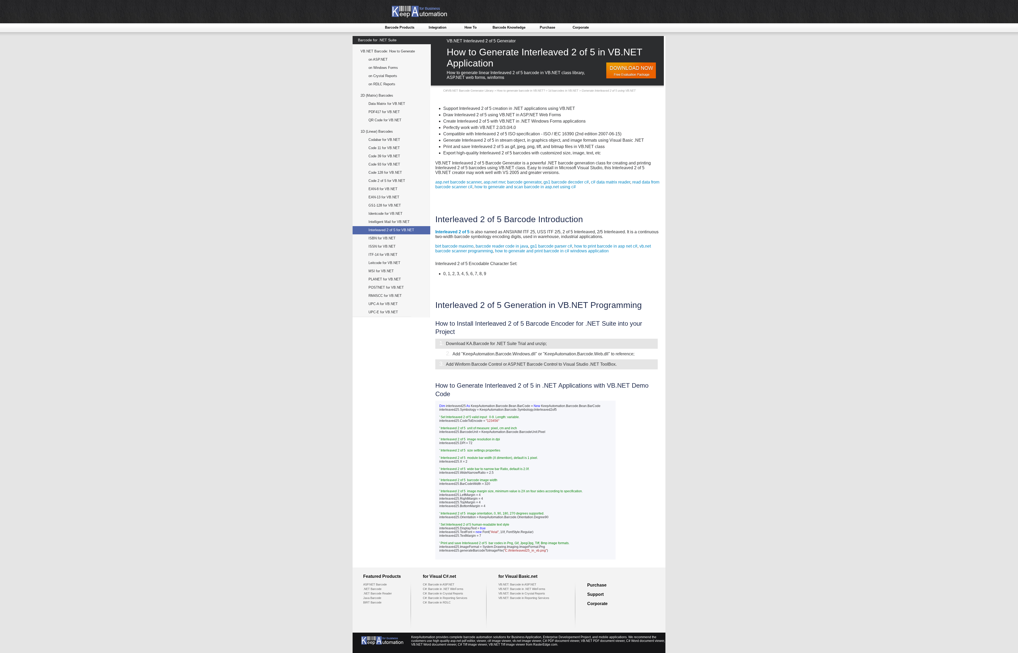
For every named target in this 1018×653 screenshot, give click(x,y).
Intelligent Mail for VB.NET (389, 222)
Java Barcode (372, 598)
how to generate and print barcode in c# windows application (552, 251)
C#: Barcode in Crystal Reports (443, 593)
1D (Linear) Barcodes (377, 131)
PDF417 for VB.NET (384, 112)
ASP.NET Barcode (375, 584)
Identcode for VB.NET (385, 214)
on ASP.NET (378, 59)
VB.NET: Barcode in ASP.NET (517, 584)
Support (595, 594)
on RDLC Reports (381, 84)
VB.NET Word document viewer (433, 644)
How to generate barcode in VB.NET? (521, 90)
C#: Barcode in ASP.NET (438, 584)
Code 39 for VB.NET (384, 156)
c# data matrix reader (610, 182)
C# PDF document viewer (561, 641)
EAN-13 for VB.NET (383, 197)
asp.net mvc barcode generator (512, 182)
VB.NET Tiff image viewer (507, 644)
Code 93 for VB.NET (384, 164)
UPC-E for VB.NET (383, 312)
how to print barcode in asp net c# (605, 246)
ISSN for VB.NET (382, 246)
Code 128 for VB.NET (385, 173)
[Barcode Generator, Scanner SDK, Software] (415, 16)
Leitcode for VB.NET (384, 263)
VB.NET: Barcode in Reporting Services (523, 598)
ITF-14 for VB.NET (382, 255)
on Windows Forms (383, 68)
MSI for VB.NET (381, 271)
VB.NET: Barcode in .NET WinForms (521, 589)
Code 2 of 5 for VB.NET (386, 181)
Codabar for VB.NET (384, 140)
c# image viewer (499, 641)
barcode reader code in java (502, 246)
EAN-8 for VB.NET (382, 189)
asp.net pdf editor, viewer (468, 641)
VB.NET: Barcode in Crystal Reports (521, 593)
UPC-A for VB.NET (383, 304)
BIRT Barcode (372, 602)
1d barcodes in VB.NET (563, 90)
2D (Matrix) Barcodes (377, 95)
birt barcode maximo (454, 246)
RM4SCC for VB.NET (385, 296)
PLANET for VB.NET (384, 279)
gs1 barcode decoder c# (566, 182)
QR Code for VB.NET (384, 120)
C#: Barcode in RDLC (437, 602)
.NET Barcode (372, 589)
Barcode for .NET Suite (377, 40)
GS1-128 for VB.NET (384, 205)
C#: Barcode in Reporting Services (445, 598)
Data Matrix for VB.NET (386, 104)
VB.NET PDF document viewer (603, 641)
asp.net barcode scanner (458, 182)
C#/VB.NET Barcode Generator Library (468, 90)
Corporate (581, 27)
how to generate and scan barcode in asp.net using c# (525, 187)
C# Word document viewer (645, 641)
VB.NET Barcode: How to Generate (388, 51)
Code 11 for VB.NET (384, 148)
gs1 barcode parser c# (551, 246)
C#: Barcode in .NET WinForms (443, 589)
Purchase (547, 27)
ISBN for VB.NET (382, 238)
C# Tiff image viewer (472, 644)
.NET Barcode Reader (377, 593)
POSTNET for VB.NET (386, 287)
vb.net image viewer (526, 641)
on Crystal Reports (382, 76)
